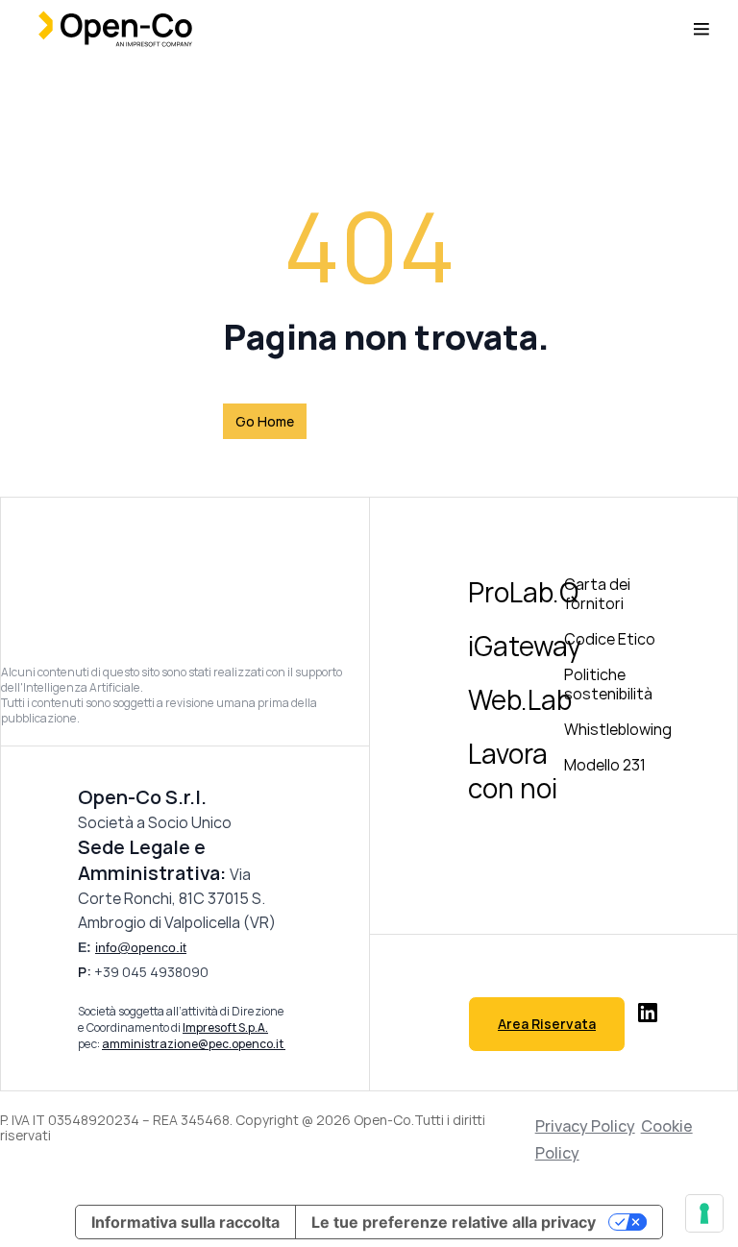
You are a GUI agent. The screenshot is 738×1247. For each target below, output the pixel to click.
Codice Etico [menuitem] (609, 638)
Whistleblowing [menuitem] (618, 729)
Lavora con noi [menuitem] (512, 770)
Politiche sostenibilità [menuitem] (608, 684)
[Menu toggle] (701, 29)
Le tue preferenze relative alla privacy (453, 1222)
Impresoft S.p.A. (225, 1027)
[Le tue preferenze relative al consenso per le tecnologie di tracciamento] (704, 1213)
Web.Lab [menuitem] (520, 699)
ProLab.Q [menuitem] (523, 592)
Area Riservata (547, 1024)
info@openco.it (140, 947)
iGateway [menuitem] (524, 645)
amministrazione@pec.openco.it (193, 1044)
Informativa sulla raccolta (185, 1222)
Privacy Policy (585, 1126)
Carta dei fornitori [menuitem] (597, 594)
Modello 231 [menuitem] (605, 764)
